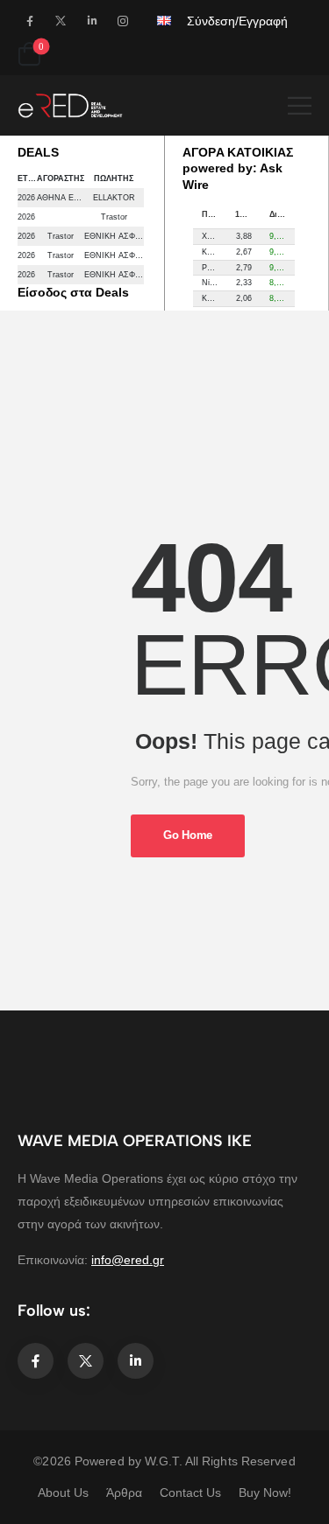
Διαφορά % (282, 214)
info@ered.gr (127, 1260)
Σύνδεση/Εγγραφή (237, 21)
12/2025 (248, 214)
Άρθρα (124, 1493)
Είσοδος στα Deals (73, 292)
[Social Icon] (29, 20)
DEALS (38, 152)
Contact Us (190, 1493)
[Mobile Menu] (299, 105)
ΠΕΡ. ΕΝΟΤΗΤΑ (214, 214)
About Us (63, 1493)
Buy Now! (265, 1493)
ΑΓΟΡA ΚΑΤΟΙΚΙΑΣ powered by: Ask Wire (237, 168)
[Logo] (70, 105)
